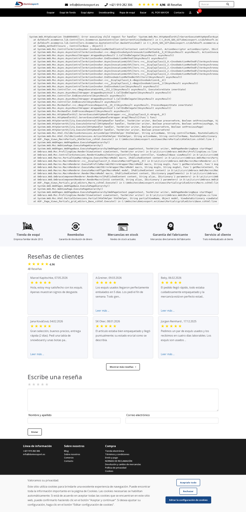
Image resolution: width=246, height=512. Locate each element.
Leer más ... (102, 310)
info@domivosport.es (34, 454)
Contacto (179, 12)
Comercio (69, 457)
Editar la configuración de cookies (188, 499)
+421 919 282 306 (31, 450)
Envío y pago (111, 457)
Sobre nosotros (72, 454)
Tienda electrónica (114, 450)
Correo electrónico (138, 415)
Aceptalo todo (188, 482)
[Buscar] (227, 4)
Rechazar (188, 491)
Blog (66, 450)
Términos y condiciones (117, 454)
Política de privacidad (115, 467)
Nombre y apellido (40, 415)
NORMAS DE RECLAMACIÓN (118, 460)
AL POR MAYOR (160, 12)
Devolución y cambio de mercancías (123, 464)
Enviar (34, 431)
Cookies (109, 470)
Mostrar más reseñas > (123, 366)
